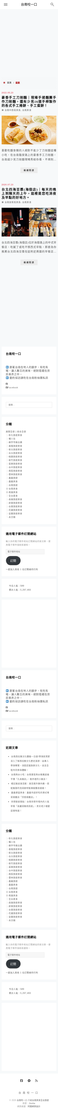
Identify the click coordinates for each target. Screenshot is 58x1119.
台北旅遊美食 (15, 453)
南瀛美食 (13, 492)
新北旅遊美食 (15, 449)
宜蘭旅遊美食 (15, 513)
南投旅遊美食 (15, 471)
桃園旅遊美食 (15, 456)
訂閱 (13, 560)
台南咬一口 (29, 4)
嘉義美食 (13, 481)
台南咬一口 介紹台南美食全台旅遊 (33, 1100)
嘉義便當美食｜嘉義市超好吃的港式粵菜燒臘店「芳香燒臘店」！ (30, 794)
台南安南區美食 (13, 202)
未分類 (12, 517)
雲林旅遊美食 (15, 474)
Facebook (13, 387)
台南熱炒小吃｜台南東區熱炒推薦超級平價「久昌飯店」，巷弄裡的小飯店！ (30, 776)
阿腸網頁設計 (34, 1106)
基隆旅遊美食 (15, 446)
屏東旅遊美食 (15, 503)
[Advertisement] (29, 43)
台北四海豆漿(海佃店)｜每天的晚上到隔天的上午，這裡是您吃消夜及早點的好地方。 (29, 193)
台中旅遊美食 (15, 467)
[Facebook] (7, 384)
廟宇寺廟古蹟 (15, 442)
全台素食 (13, 496)
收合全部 (21, 431)
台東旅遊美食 (15, 506)
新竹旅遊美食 (15, 460)
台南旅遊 (13, 485)
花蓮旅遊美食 (15, 510)
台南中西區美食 (13, 110)
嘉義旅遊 (13, 478)
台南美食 (26, 110)
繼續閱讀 (29, 170)
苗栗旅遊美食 (15, 463)
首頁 (9, 82)
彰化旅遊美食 (15, 435)
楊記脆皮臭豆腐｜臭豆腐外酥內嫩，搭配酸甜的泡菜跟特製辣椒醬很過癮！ (30, 785)
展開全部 (10, 431)
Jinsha (32, 1103)
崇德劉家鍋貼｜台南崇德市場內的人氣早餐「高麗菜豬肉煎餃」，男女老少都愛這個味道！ (30, 806)
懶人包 (12, 438)
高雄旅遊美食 (15, 499)
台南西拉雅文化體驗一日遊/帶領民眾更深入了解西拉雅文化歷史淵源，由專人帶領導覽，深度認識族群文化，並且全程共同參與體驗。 (30, 763)
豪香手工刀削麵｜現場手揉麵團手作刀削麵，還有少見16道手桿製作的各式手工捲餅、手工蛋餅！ (29, 101)
